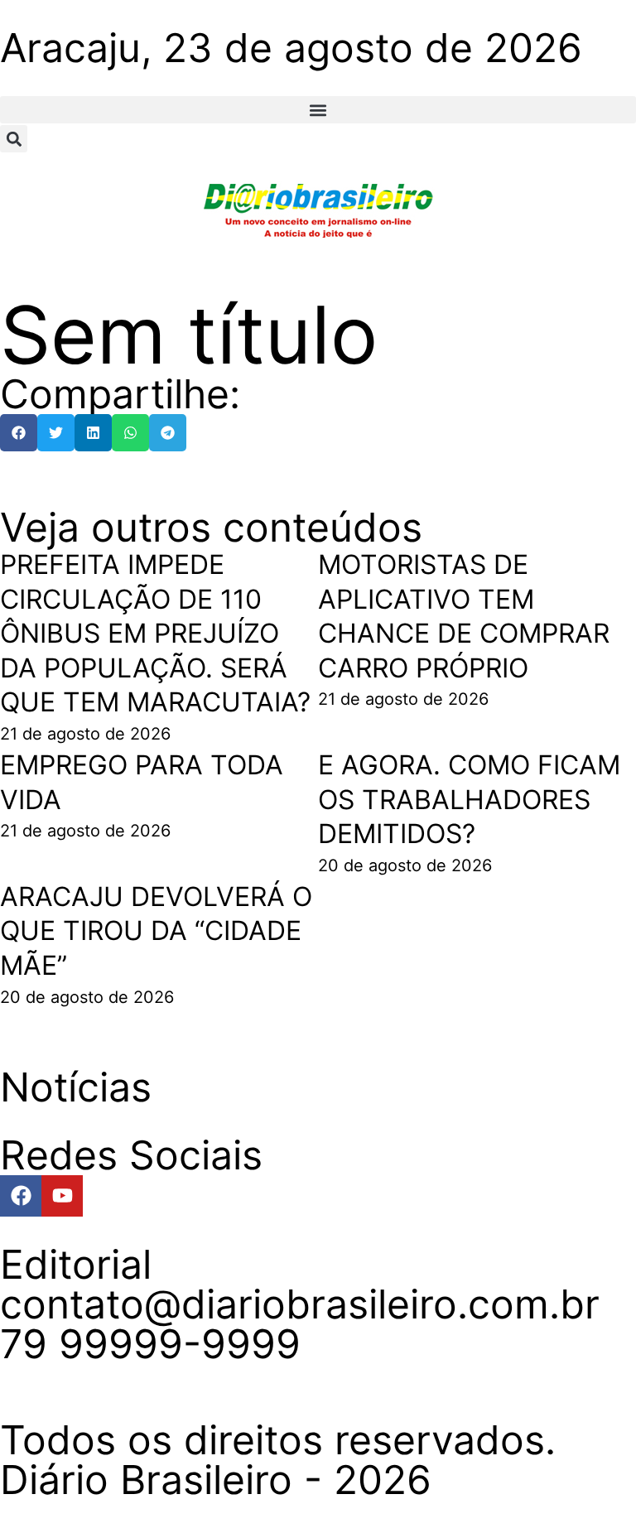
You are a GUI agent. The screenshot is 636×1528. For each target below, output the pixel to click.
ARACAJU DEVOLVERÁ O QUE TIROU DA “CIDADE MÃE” (156, 930)
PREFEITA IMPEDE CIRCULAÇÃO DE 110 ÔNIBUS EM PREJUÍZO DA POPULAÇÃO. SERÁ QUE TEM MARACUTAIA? (155, 633)
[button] (318, 109)
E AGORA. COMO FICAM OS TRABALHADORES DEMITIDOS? (469, 799)
